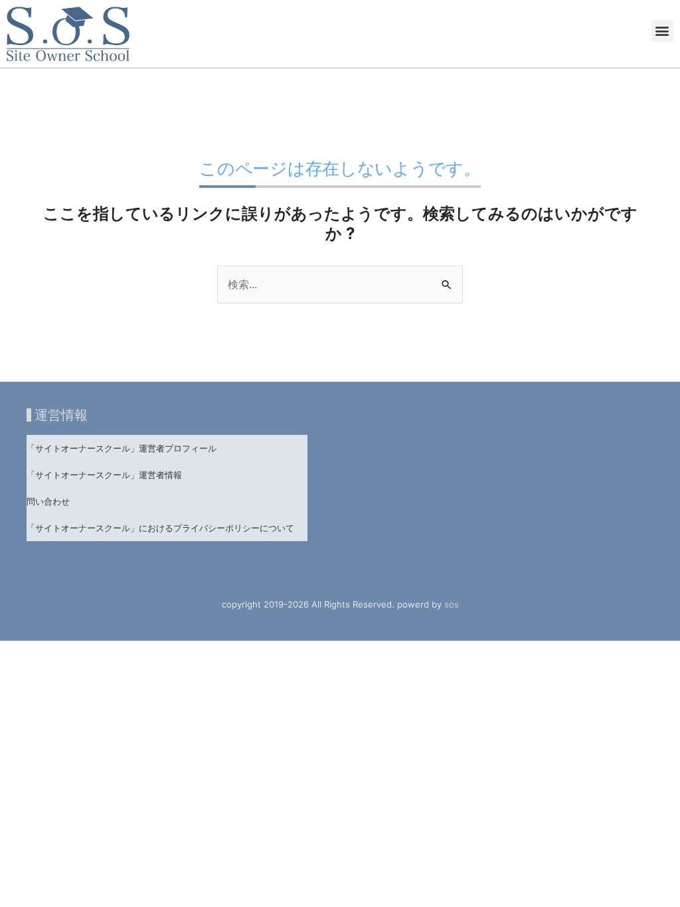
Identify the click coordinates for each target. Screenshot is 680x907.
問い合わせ (48, 501)
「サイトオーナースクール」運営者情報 (104, 474)
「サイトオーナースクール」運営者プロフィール (121, 448)
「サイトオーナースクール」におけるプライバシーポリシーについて (160, 528)
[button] (662, 31)
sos (451, 604)
